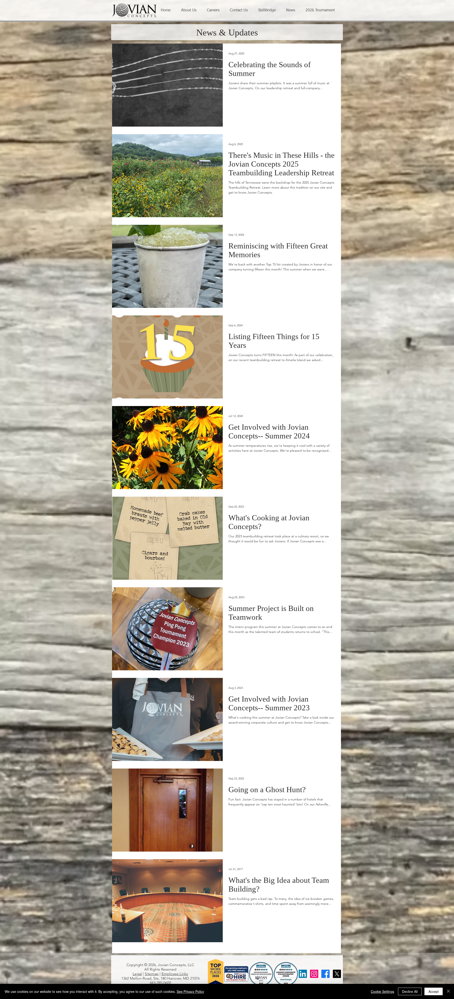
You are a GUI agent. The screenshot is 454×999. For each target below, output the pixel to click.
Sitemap (152, 974)
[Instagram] (314, 974)
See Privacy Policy (190, 991)
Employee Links (175, 974)
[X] (337, 974)
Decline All (410, 991)
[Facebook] (325, 974)
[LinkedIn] (303, 974)
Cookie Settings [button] (382, 991)
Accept (433, 991)
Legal (137, 974)
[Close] (448, 991)
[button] (190, 10)
